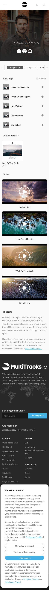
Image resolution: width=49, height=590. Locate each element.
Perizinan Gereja (10, 464)
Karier (27, 473)
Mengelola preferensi (24, 546)
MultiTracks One (10, 442)
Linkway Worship (24, 43)
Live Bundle (7, 447)
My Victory (16, 106)
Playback (6, 472)
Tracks (5, 468)
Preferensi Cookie (34, 537)
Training (28, 457)
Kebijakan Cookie (31, 579)
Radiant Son (17, 115)
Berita (27, 477)
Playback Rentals (10, 481)
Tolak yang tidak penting (24, 552)
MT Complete (8, 460)
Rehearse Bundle (10, 451)
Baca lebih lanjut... (33, 348)
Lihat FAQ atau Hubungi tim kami (18, 429)
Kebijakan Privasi (13, 582)
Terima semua (24, 558)
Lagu (30, 67)
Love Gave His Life (20, 87)
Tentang (28, 468)
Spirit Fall (16, 125)
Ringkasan (15, 67)
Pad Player (7, 477)
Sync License (8, 455)
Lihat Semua (41, 78)
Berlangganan (38, 415)
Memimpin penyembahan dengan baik (34, 450)
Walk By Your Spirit (20, 96)
